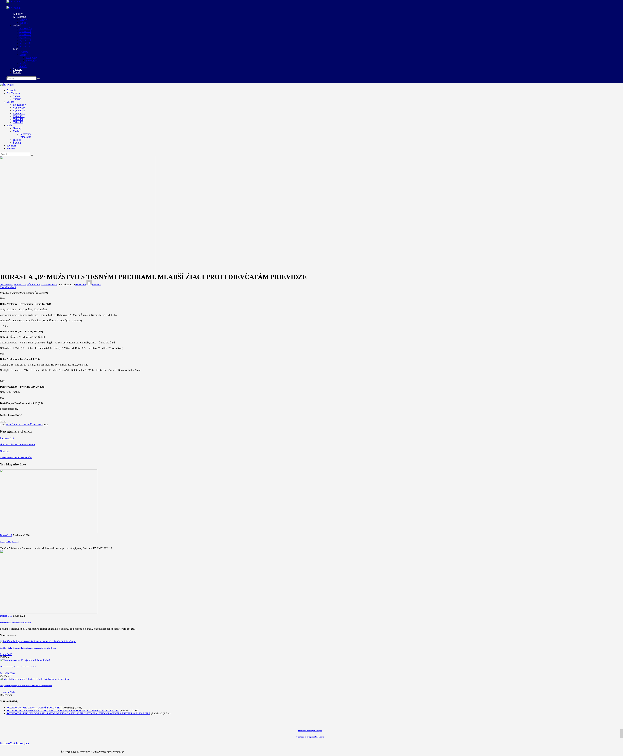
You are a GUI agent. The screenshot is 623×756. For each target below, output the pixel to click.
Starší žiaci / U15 (34, 424)
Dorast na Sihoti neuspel (9, 542)
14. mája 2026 (7, 673)
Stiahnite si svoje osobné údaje (310, 737)
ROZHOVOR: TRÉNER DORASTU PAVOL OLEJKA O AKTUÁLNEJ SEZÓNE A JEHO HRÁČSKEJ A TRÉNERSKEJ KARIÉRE (78, 713)
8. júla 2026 (6, 654)
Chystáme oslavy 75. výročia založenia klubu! (18, 667)
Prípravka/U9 (33, 284)
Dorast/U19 (20, 284)
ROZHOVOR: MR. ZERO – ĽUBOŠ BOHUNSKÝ (34, 707)
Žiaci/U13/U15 (49, 284)
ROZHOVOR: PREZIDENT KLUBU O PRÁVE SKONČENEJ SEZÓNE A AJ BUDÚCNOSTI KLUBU (62, 710)
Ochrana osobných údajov (310, 730)
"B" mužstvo (6, 284)
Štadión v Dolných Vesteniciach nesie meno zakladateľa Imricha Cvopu (28, 648)
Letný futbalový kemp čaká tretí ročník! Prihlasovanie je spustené (26, 686)
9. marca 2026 (7, 692)
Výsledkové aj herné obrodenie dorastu (15, 622)
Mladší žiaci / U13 (15, 424)
